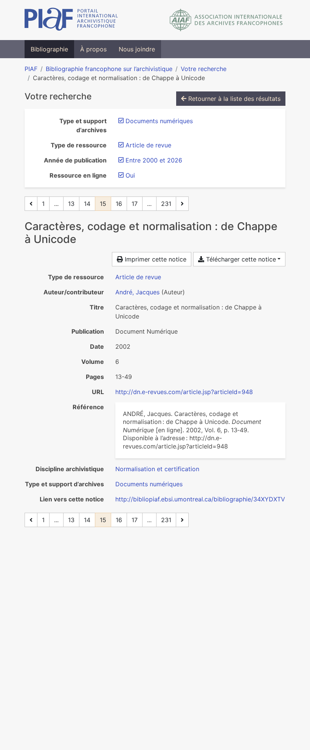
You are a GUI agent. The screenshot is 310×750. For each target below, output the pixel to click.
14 (87, 203)
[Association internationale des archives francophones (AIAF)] (226, 20)
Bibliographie (49, 49)
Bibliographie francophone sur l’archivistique (109, 69)
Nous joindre (137, 49)
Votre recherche (203, 69)
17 (135, 203)
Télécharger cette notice (240, 259)
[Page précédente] (31, 203)
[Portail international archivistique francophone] (71, 20)
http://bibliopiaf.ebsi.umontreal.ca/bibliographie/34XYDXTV (200, 499)
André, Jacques (137, 292)
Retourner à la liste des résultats (233, 98)
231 (166, 203)
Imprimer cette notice (154, 259)
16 (119, 203)
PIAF (31, 69)
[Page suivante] (182, 203)
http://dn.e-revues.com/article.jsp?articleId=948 (184, 392)
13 (71, 203)
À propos (93, 49)
